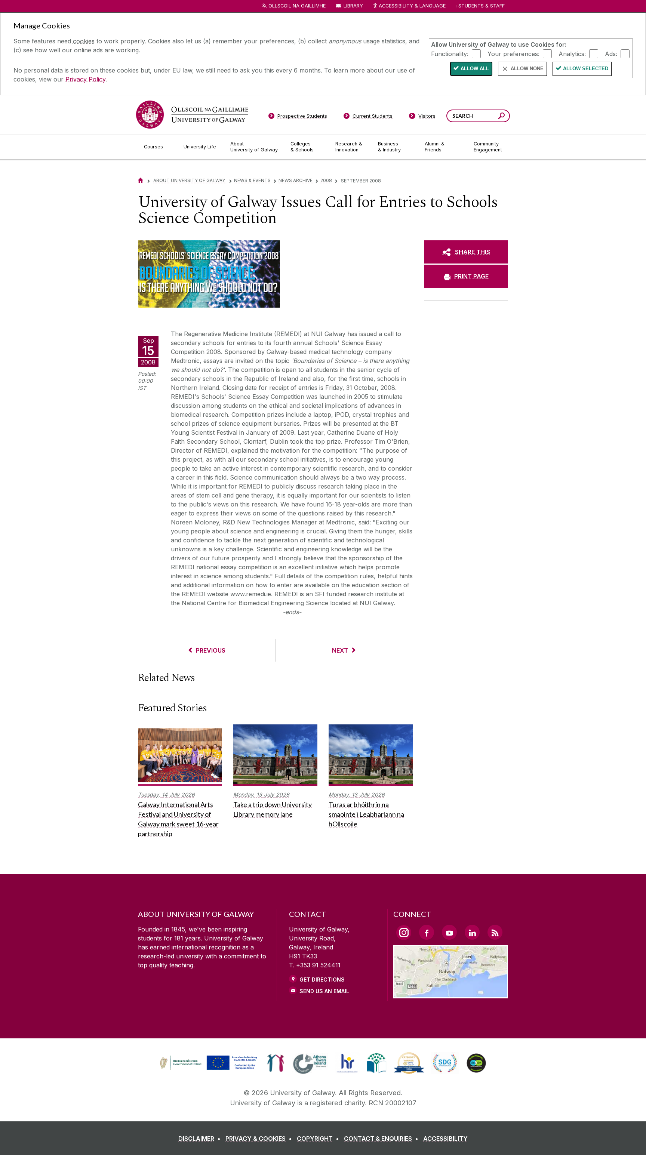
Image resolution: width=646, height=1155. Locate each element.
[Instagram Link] (403, 932)
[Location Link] (450, 994)
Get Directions (322, 979)
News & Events (252, 180)
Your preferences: (513, 53)
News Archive (296, 180)
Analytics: (572, 53)
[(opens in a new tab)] (209, 1069)
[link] (207, 1063)
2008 (326, 180)
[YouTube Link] (449, 932)
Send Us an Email (324, 991)
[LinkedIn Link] (472, 932)
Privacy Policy (85, 79)
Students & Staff (481, 6)
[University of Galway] (192, 115)
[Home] (140, 180)
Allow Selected (585, 68)
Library (353, 6)
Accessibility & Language (412, 6)
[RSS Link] (494, 932)
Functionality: (449, 53)
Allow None (527, 68)
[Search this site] (501, 117)
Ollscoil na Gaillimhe (297, 6)
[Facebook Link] (426, 932)
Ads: (611, 53)
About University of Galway (189, 180)
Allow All (475, 68)
